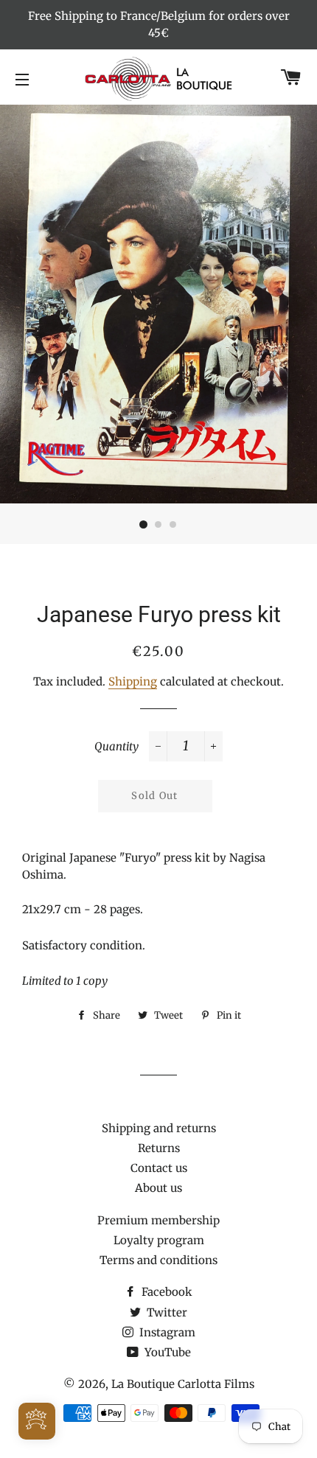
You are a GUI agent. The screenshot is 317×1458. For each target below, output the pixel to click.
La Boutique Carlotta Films (182, 1384)
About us (158, 1188)
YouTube (166, 1352)
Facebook (165, 1292)
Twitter (165, 1312)
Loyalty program (159, 1240)
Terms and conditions (158, 1260)
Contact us (158, 1168)
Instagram (165, 1332)
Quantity (116, 746)
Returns (159, 1148)
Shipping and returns (159, 1128)
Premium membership (158, 1220)
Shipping (132, 681)
